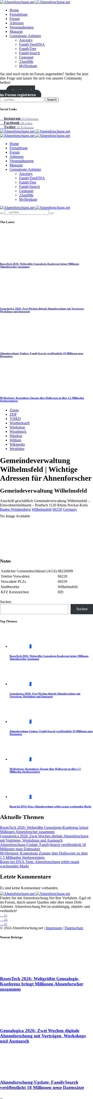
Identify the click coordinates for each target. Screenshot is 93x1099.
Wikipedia (17, 444)
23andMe (26, 62)
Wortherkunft (20, 423)
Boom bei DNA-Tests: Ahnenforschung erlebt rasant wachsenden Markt (50, 806)
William (15, 440)
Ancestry (26, 40)
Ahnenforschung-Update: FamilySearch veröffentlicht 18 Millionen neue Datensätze (42, 1085)
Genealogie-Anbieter (25, 36)
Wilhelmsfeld (42, 509)
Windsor (16, 436)
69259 (57, 509)
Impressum (54, 928)
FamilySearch (29, 53)
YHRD (15, 419)
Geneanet (26, 57)
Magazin (16, 32)
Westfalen (17, 449)
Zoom (14, 410)
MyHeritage (28, 66)
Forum (15, 19)
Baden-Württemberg (15, 509)
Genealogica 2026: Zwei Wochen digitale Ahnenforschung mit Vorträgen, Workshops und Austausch (45, 695)
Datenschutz (74, 928)
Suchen (5, 602)
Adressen (17, 23)
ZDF (13, 414)
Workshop (17, 427)
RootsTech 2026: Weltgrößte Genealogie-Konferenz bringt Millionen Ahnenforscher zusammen (44, 829)
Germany (70, 509)
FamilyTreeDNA (32, 44)
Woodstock (18, 432)
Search (52, 99)
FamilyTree (27, 49)
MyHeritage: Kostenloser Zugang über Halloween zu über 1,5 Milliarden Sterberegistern (44, 855)
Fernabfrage (19, 14)
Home (14, 10)
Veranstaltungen (22, 27)
